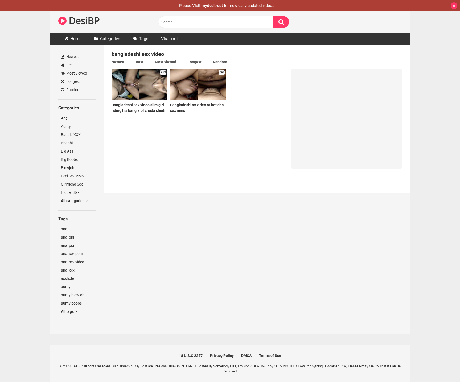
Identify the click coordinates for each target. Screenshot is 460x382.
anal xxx (68, 270)
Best (69, 65)
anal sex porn (72, 254)
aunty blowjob (72, 295)
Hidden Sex (70, 192)
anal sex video (72, 262)
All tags (68, 311)
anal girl (67, 237)
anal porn (69, 245)
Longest (72, 81)
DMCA (246, 356)
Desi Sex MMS (72, 176)
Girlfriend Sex (72, 184)
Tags (143, 38)
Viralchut (169, 38)
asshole (67, 278)
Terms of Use (270, 356)
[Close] (454, 5)
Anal (64, 118)
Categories (110, 38)
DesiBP (83, 20)
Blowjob (67, 168)
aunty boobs (71, 303)
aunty (66, 287)
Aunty (66, 126)
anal (64, 229)
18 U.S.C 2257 (191, 356)
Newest (72, 57)
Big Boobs (69, 159)
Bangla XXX (71, 135)
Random (72, 90)
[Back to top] (442, 365)
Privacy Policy (222, 356)
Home (75, 38)
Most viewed (76, 73)
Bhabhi (67, 143)
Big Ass (67, 151)
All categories (73, 201)
